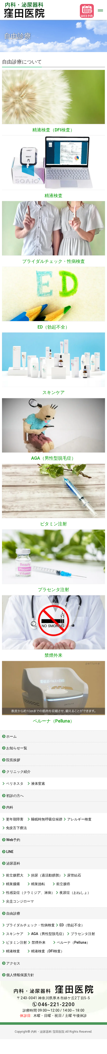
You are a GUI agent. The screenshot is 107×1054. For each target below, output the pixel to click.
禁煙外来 (53, 655)
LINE (9, 852)
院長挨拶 (13, 760)
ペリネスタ (14, 783)
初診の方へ (15, 796)
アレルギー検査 (79, 819)
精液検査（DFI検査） (53, 129)
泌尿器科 (13, 863)
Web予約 (13, 840)
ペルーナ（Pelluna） (53, 720)
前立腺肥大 (14, 875)
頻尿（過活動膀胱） (46, 875)
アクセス (13, 963)
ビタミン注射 (53, 523)
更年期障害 (14, 819)
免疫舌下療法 (16, 828)
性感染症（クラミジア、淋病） (30, 893)
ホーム (11, 736)
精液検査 (53, 195)
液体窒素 (38, 783)
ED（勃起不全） (54, 327)
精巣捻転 (38, 884)
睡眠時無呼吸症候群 (46, 819)
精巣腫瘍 (13, 884)
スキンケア (53, 392)
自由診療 (13, 913)
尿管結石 (74, 875)
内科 (9, 807)
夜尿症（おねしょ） (75, 893)
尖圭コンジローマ (20, 901)
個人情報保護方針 (20, 975)
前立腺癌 (63, 884)
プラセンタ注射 (53, 589)
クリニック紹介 (18, 772)
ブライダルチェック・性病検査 (53, 261)
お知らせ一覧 (16, 748)
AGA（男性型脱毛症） (53, 458)
